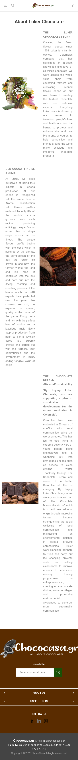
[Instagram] (46, 721)
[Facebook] (32, 721)
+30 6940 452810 (54, 745)
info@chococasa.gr (54, 740)
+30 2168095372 (32, 745)
